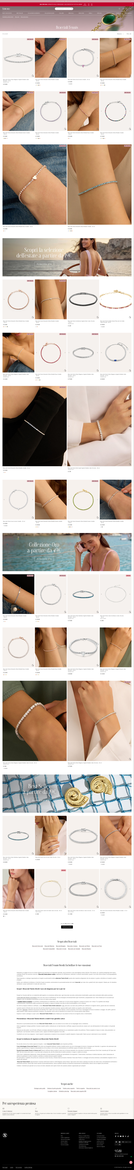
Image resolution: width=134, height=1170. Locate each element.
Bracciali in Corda (61, 948)
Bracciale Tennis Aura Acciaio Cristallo (79, 79)
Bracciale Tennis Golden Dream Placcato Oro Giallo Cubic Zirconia (112, 322)
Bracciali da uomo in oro (93, 1088)
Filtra (128, 33)
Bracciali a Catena (72, 946)
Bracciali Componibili (49, 948)
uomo (53, 974)
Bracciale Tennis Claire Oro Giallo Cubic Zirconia (49, 910)
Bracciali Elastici (86, 948)
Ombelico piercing (64, 1091)
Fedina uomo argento (69, 1088)
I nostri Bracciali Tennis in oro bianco (27, 997)
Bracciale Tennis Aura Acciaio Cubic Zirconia (48, 857)
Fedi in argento (80, 1088)
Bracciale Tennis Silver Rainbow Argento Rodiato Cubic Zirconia (81, 616)
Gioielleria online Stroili (7, 16)
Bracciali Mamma (49, 946)
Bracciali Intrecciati (37, 946)
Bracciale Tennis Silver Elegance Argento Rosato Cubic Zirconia (113, 670)
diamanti (25, 1009)
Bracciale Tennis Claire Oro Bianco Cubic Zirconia (112, 616)
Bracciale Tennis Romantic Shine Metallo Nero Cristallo (16, 911)
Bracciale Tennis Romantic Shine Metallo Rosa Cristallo (113, 80)
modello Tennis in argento (25, 1001)
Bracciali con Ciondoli (74, 948)
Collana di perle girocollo (54, 1088)
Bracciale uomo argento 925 (78, 1091)
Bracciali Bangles (61, 946)
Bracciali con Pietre (84, 946)
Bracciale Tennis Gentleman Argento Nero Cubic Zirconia (81, 322)
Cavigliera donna (52, 1091)
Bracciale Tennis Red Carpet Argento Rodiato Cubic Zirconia (84, 468)
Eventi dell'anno (100, 1143)
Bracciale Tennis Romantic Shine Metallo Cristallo (47, 80)
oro (63, 1005)
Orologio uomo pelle (39, 1088)
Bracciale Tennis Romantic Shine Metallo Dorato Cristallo (16, 133)
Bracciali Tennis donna (45, 974)
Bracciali (17, 16)
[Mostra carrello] (131, 9)
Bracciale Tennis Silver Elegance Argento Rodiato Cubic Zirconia (16, 80)
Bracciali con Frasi (97, 946)
